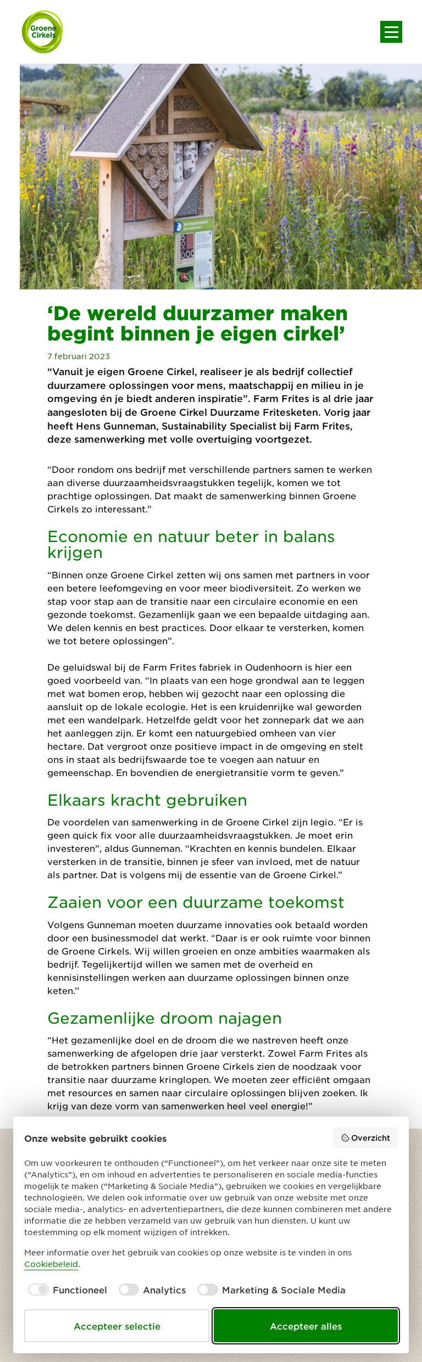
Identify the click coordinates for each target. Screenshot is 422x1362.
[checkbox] (65, 1289)
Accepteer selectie (117, 1325)
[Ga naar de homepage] (43, 31)
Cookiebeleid (51, 1264)
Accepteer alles (306, 1325)
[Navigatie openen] (391, 32)
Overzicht (370, 1137)
